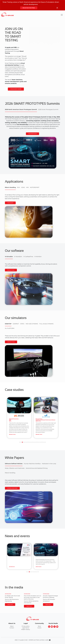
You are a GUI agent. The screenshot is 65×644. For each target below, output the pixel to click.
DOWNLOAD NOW (12, 488)
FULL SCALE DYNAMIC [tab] (46, 324)
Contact (12, 628)
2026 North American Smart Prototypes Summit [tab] (21, 109)
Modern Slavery (25, 629)
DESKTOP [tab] (8, 324)
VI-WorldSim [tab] (18, 256)
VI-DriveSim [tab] (9, 256)
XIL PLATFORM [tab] (9, 328)
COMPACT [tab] (16, 324)
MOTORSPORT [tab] (34, 187)
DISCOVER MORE (15, 89)
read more (10, 604)
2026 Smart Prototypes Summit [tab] (48, 109)
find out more (10, 270)
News (39, 626)
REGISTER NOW (32, 133)
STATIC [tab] (22, 324)
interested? (10, 202)
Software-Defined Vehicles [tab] (14, 463)
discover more (11, 341)
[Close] (57, 7)
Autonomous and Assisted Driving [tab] (36, 468)
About (12, 626)
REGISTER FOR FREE (29, 8)
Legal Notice (25, 628)
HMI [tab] (27, 187)
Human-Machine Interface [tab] (32, 463)
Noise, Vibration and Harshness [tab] (14, 468)
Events (39, 628)
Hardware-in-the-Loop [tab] (49, 463)
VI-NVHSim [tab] (38, 256)
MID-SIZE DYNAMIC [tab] (32, 324)
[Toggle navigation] (62, 15)
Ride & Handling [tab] (10, 187)
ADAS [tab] (23, 187)
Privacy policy (25, 626)
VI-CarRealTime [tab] (28, 256)
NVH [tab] (18, 187)
